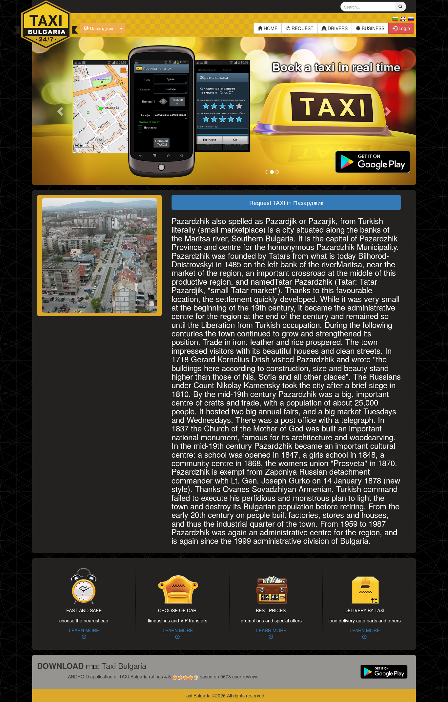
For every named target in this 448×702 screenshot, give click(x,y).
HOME (269, 28)
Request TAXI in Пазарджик (286, 202)
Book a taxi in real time (336, 66)
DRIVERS (337, 28)
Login (403, 28)
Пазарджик (101, 28)
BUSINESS (372, 28)
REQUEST (302, 28)
